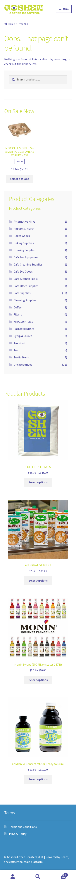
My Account (12, 876)
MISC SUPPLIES (23, 321)
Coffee (18, 307)
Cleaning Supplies (25, 300)
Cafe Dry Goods (23, 271)
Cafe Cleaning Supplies (28, 264)
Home (11, 24)
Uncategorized (23, 364)
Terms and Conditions (23, 827)
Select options (19, 179)
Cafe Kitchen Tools (26, 279)
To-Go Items (22, 357)
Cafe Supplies (22, 293)
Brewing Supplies (24, 250)
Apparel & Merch (24, 228)
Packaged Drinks (24, 328)
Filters (18, 314)
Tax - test (20, 343)
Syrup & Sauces (23, 336)
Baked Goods (22, 236)
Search (38, 876)
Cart (58, 873)
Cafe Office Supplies (26, 286)
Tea (16, 350)
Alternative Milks (24, 221)
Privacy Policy (17, 834)
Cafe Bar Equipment (26, 257)
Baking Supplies (24, 243)
